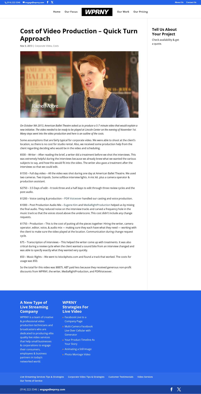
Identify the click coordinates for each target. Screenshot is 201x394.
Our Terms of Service (31, 380)
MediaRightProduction (97, 205)
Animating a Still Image (78, 349)
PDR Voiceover (73, 198)
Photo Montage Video (77, 354)
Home (57, 12)
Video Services (145, 376)
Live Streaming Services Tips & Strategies (42, 376)
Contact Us (191, 2)
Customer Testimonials (121, 376)
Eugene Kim (71, 205)
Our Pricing (140, 12)
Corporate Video (43, 45)
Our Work (123, 12)
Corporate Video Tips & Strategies (86, 376)
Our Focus (71, 12)
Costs (56, 45)
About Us (179, 2)
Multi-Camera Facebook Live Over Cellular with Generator (79, 330)
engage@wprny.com (52, 389)
